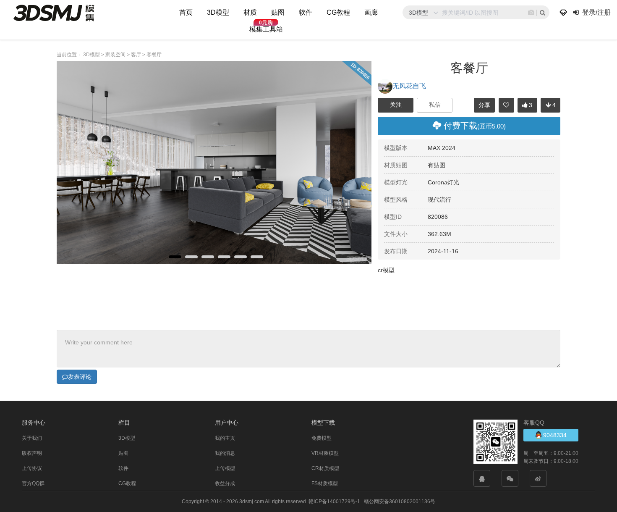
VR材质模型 (325, 453)
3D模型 (218, 12)
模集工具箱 (266, 29)
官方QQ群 (33, 483)
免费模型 (321, 438)
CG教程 (338, 12)
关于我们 (32, 438)
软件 (305, 12)
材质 (250, 12)
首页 (186, 12)
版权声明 (32, 453)
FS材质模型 (324, 483)
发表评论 (80, 376)
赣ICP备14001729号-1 (334, 501)
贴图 (278, 12)
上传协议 (32, 468)
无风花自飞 (409, 85)
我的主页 (225, 438)
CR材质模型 (325, 468)
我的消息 (225, 453)
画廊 (371, 12)
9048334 (554, 435)
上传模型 (225, 468)
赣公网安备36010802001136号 (399, 501)
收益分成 (225, 483)
